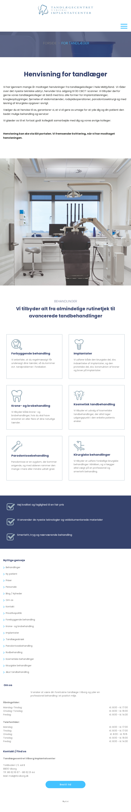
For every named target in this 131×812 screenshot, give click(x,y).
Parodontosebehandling (19, 645)
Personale (11, 586)
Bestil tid (65, 784)
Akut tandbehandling (17, 672)
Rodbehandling (14, 652)
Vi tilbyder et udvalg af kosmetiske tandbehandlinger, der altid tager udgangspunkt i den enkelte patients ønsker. (94, 416)
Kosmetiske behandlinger (20, 659)
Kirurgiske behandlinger (18, 665)
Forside (50, 43)
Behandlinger (13, 567)
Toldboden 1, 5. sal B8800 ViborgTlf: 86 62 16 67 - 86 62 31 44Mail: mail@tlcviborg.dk (19, 770)
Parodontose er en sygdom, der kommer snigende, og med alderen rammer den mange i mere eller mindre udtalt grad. (34, 465)
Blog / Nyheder (14, 593)
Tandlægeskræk (15, 639)
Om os (9, 600)
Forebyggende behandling (20, 619)
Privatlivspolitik (14, 613)
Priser (9, 580)
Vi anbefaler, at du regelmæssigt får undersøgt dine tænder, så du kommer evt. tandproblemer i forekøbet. (33, 363)
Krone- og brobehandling (20, 626)
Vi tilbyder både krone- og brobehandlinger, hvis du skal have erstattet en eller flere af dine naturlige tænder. (33, 417)
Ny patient (11, 573)
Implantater (12, 632)
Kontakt (10, 606)
